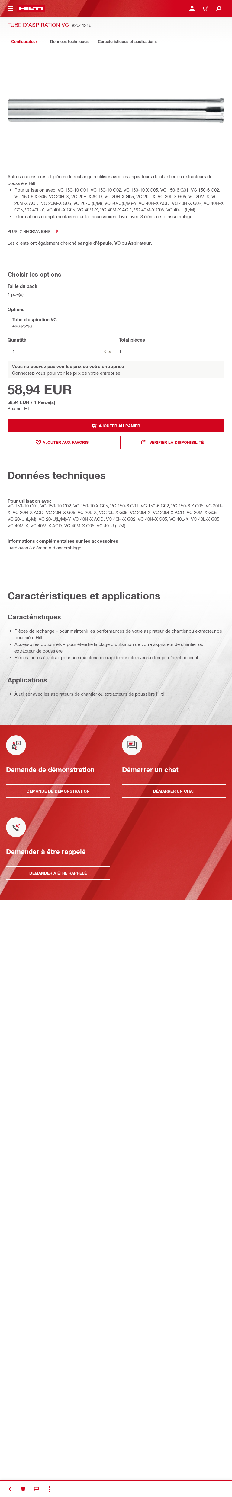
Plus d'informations (29, 231)
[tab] (24, 41)
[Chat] (36, 1489)
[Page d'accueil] (31, 8)
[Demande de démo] (23, 1489)
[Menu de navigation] (10, 8)
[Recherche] (218, 8)
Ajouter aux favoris (66, 442)
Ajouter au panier (119, 425)
